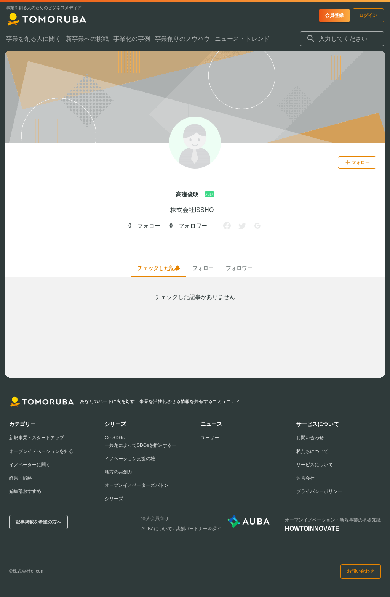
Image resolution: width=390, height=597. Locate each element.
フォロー (203, 268)
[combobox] (342, 39)
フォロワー (239, 268)
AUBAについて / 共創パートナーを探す (181, 528)
